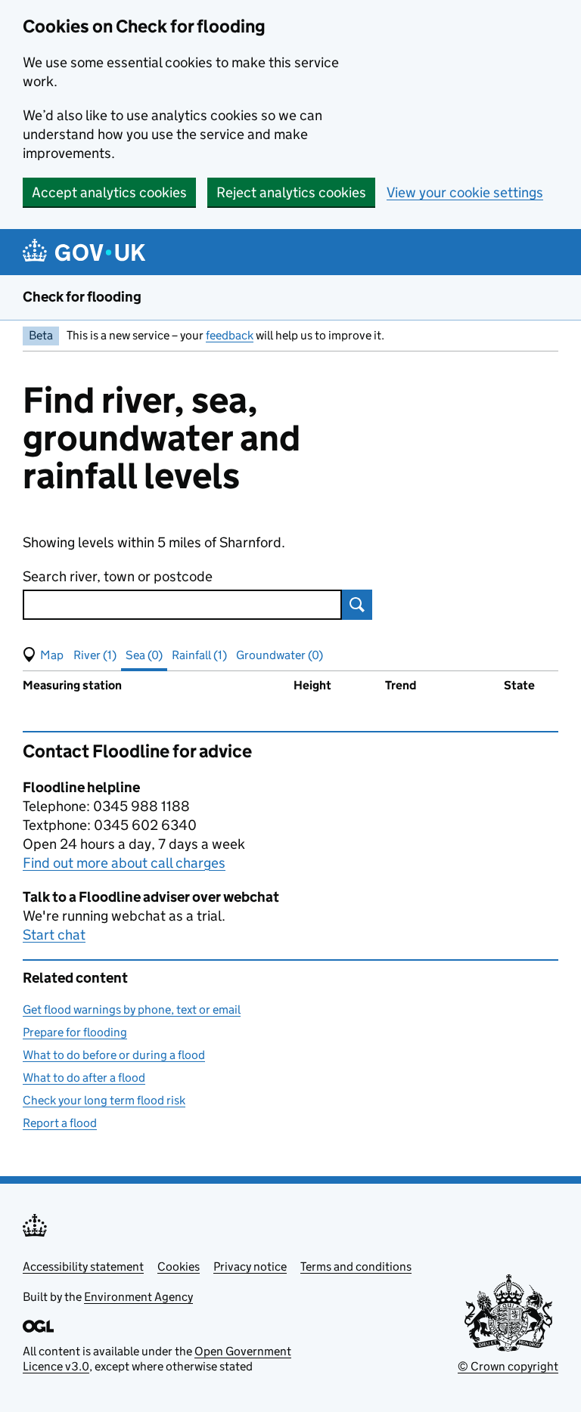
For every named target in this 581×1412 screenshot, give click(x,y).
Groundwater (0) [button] (279, 655)
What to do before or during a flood (114, 1055)
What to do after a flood (84, 1077)
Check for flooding (82, 296)
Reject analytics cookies (291, 192)
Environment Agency (138, 1297)
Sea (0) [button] (144, 655)
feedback (229, 335)
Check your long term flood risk (104, 1100)
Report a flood (60, 1123)
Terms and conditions (356, 1266)
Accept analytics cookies (109, 192)
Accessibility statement (83, 1266)
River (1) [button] (95, 655)
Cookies (178, 1266)
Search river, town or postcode (118, 576)
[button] (43, 655)
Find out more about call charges (124, 863)
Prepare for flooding (75, 1032)
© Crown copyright (508, 1366)
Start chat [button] (54, 934)
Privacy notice (250, 1266)
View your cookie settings (465, 192)
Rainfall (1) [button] (199, 655)
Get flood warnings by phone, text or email (132, 1009)
